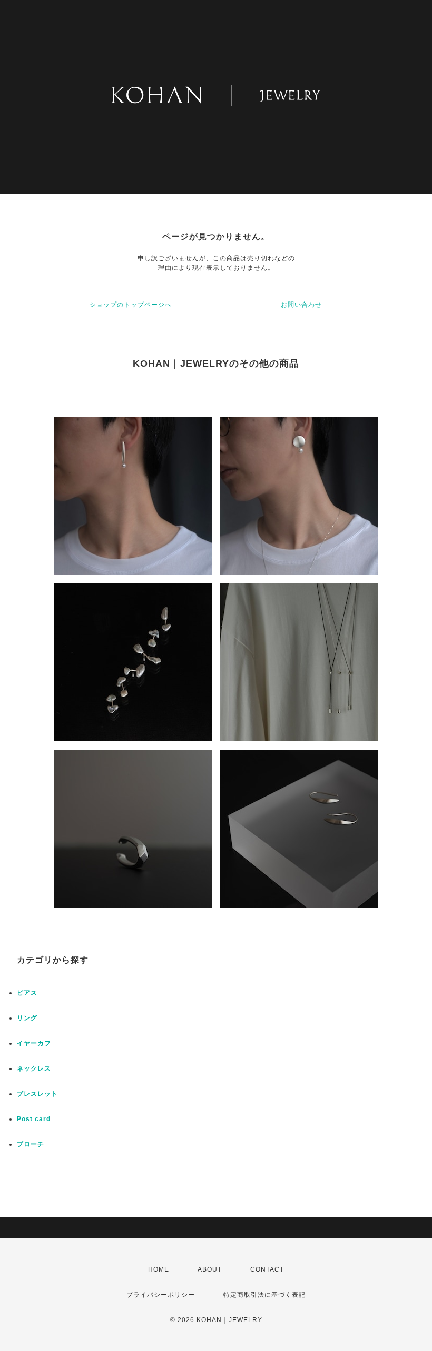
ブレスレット (37, 1093)
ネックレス (34, 1068)
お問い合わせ (301, 304)
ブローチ (30, 1144)
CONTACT (267, 1269)
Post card (34, 1119)
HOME (158, 1269)
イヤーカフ (34, 1043)
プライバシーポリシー (160, 1294)
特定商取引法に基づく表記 (264, 1294)
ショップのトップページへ (131, 304)
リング (27, 1018)
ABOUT (210, 1269)
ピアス (27, 992)
